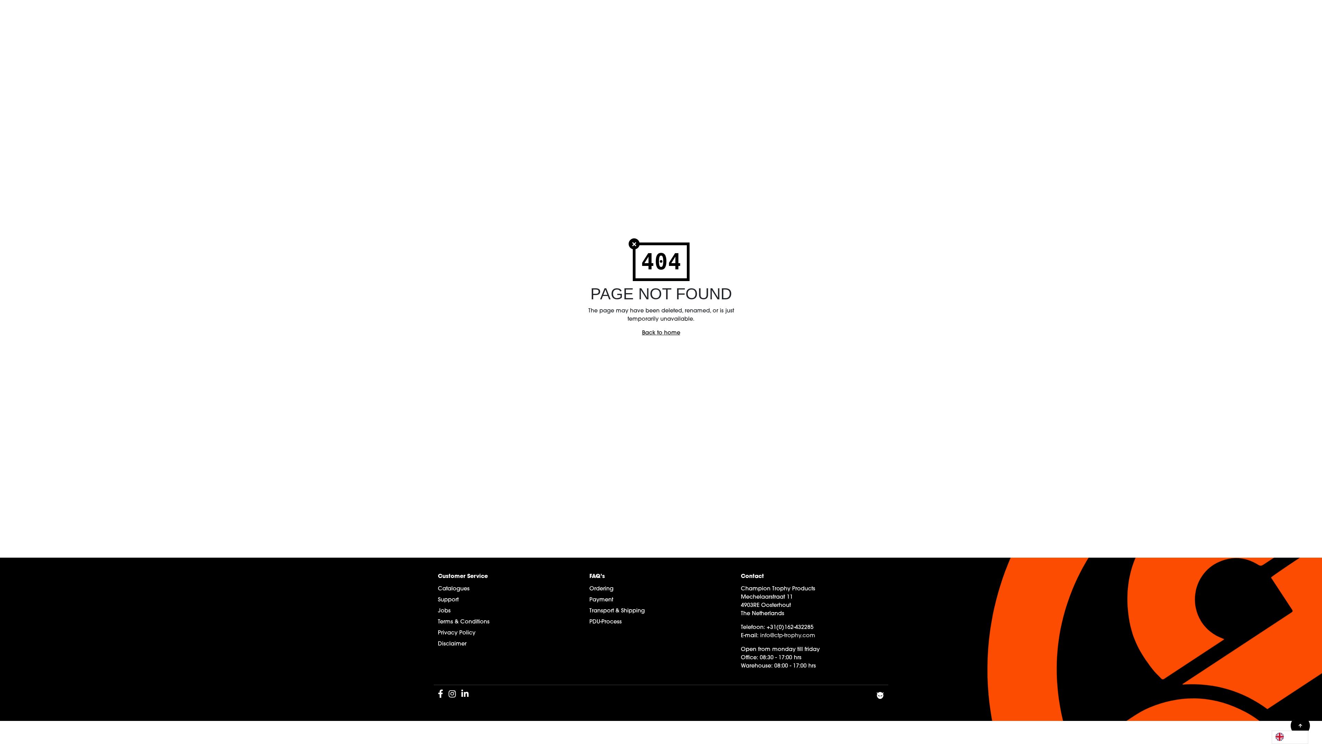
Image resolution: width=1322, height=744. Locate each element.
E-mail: (749, 636)
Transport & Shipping (617, 611)
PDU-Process (605, 622)
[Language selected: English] (1290, 737)
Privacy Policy (456, 633)
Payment (601, 600)
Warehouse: (757, 666)
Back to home (661, 333)
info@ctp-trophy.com (787, 636)
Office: (749, 658)
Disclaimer (452, 644)
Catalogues (454, 589)
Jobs (444, 611)
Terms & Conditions (464, 622)
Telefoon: (753, 627)
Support (448, 600)
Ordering (601, 589)
